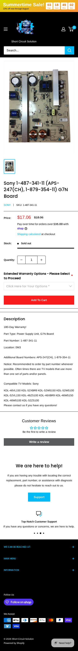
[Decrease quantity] (21, 260)
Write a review (39, 441)
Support (39, 497)
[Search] (69, 50)
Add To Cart (39, 300)
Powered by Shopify (14, 643)
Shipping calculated (29, 234)
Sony (7, 205)
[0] (71, 29)
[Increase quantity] (41, 260)
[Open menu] (6, 29)
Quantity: (9, 259)
